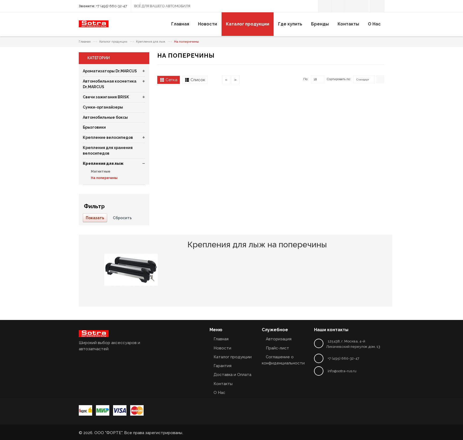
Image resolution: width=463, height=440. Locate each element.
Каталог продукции (113, 41)
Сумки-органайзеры (103, 107)
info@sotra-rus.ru (342, 371)
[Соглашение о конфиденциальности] (350, 6)
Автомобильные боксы (105, 117)
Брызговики (94, 127)
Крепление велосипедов (108, 137)
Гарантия (223, 365)
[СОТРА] (94, 25)
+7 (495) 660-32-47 (111, 6)
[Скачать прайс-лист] (338, 6)
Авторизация (279, 339)
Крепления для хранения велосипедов (108, 151)
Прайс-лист (277, 348)
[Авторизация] (325, 6)
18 (315, 79)
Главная (85, 41)
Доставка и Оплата (232, 374)
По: (305, 79)
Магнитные (100, 171)
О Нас (219, 392)
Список (198, 79)
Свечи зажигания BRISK (106, 97)
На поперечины (103, 178)
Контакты (223, 383)
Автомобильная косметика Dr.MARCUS (109, 84)
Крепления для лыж (150, 41)
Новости (222, 348)
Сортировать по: (339, 79)
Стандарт (362, 79)
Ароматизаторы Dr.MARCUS (110, 71)
